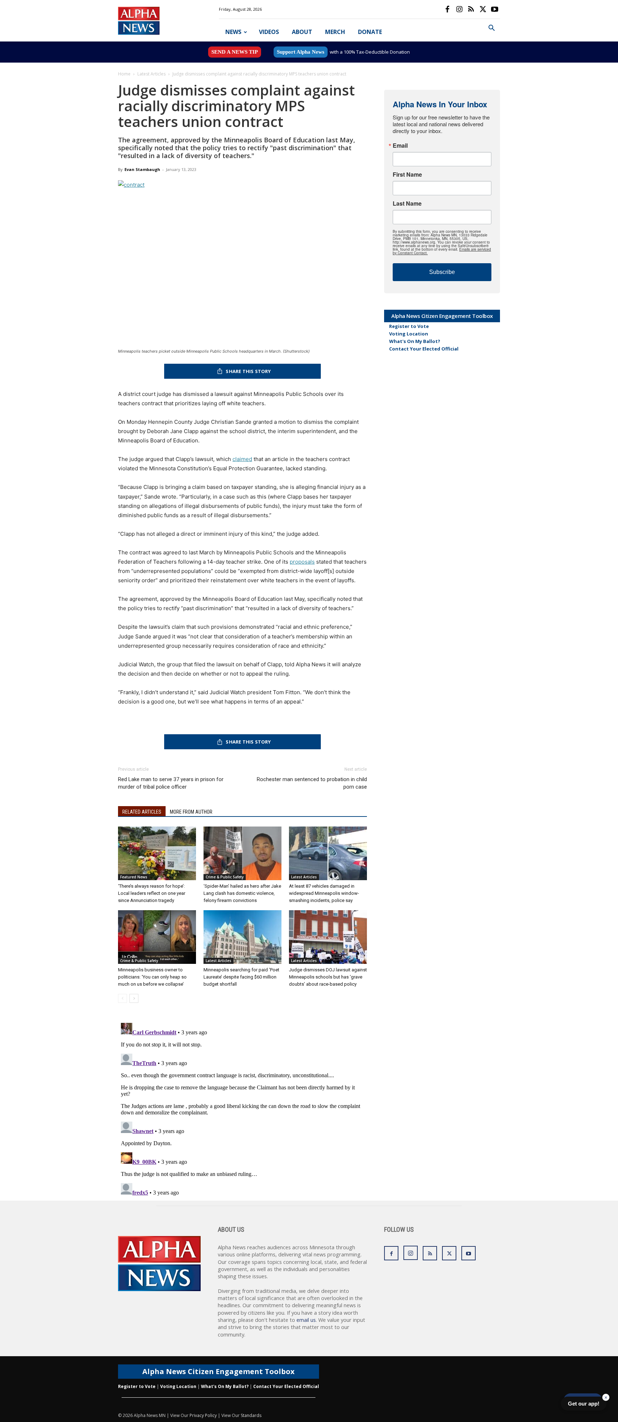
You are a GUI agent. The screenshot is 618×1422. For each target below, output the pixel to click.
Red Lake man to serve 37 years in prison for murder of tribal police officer (171, 783)
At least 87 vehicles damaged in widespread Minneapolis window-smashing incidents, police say (324, 893)
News (233, 32)
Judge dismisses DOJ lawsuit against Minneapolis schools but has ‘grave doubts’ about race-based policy (328, 977)
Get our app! (583, 1404)
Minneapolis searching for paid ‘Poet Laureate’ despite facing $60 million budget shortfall (241, 977)
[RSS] (471, 9)
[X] (482, 9)
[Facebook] (447, 9)
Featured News (133, 876)
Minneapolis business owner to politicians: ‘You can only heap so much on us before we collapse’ (152, 977)
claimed (242, 459)
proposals (302, 561)
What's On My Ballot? (414, 341)
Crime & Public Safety (225, 876)
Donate (370, 32)
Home (124, 74)
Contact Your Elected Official (423, 348)
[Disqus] (242, 1109)
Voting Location (408, 333)
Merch (335, 32)
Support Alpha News (300, 52)
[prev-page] (122, 998)
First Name (407, 174)
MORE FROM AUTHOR (191, 812)
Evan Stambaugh (142, 169)
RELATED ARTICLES (141, 812)
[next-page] (133, 998)
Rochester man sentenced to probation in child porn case (312, 783)
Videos (269, 32)
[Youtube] (494, 9)
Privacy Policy (203, 1415)
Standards (251, 1415)
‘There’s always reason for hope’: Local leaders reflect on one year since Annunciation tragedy (151, 893)
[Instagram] (459, 9)
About (302, 32)
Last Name (407, 203)
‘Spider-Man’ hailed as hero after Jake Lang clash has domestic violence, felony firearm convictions (242, 893)
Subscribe (442, 272)
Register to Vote (409, 326)
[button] (491, 28)
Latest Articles (151, 74)
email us (306, 1319)
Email (400, 145)
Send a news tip (234, 52)
